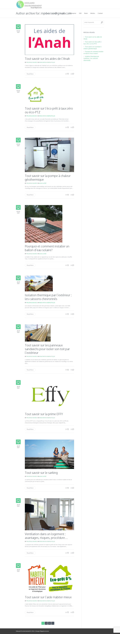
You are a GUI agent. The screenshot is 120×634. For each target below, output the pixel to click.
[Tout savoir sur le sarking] (49, 454)
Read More (30, 74)
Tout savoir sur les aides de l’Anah (47, 59)
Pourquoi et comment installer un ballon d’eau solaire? (47, 248)
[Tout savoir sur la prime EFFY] (49, 395)
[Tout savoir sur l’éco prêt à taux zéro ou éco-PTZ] (35, 94)
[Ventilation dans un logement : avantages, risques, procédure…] (49, 514)
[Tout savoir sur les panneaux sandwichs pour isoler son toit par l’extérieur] (38, 333)
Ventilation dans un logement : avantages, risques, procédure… (46, 536)
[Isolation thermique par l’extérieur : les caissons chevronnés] (39, 283)
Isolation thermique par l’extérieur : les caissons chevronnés (48, 297)
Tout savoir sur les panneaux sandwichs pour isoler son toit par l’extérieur (47, 349)
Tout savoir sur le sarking (41, 473)
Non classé (42, 183)
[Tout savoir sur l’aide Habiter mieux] (49, 578)
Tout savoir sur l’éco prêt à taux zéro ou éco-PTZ (49, 110)
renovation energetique (47, 62)
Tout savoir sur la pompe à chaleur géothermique (48, 177)
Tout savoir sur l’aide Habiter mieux (48, 597)
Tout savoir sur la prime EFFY (44, 414)
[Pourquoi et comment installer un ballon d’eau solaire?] (43, 223)
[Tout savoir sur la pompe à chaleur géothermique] (49, 155)
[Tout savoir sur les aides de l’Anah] (49, 39)
